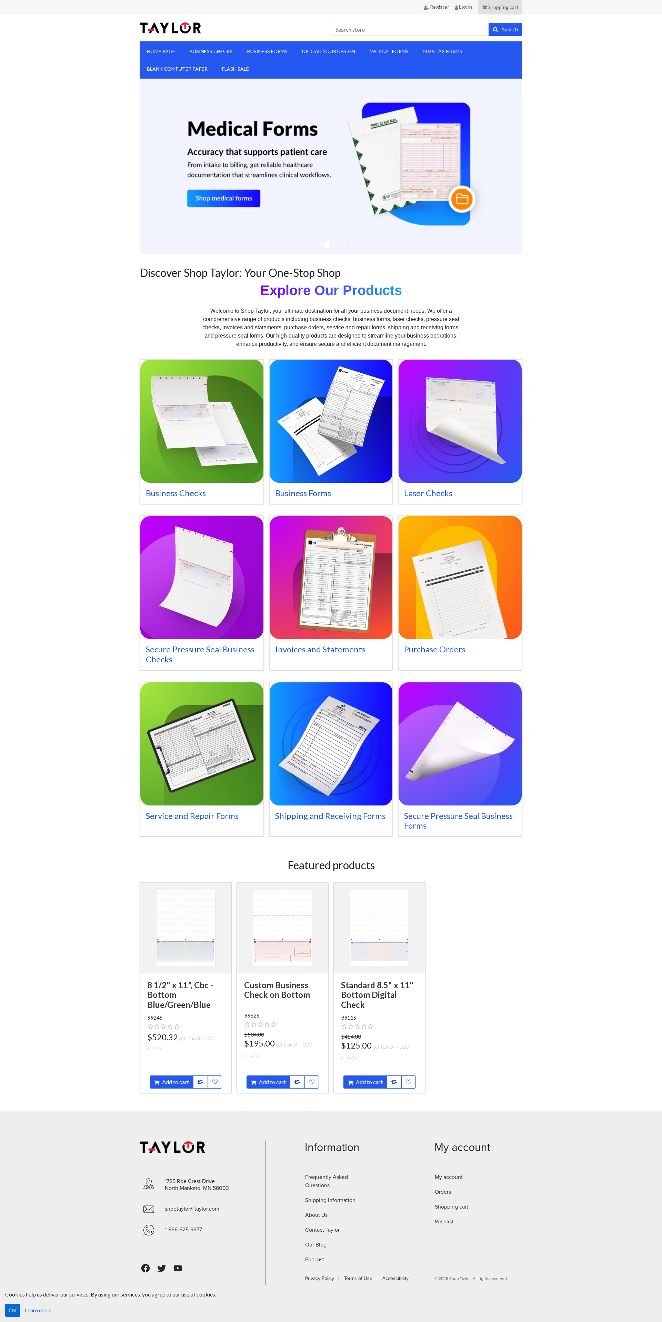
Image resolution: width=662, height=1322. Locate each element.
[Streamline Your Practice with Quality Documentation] (331, 167)
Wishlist (444, 1221)
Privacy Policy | (322, 1278)
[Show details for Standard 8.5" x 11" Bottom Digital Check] (379, 928)
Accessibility (393, 1278)
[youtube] (177, 1268)
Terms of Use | (359, 1278)
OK (13, 1310)
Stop (149, 262)
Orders (443, 1192)
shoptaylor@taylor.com (192, 1209)
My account (449, 1177)
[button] (500, 7)
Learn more (38, 1310)
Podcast (314, 1259)
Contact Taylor (322, 1230)
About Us (316, 1215)
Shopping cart (451, 1207)
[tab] (320, 244)
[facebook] (145, 1268)
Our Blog (316, 1245)
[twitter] (161, 1268)
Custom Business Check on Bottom (277, 990)
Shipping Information (330, 1200)
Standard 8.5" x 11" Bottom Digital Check (377, 995)
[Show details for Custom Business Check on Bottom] (282, 928)
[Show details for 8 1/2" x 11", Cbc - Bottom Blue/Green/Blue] (185, 928)
